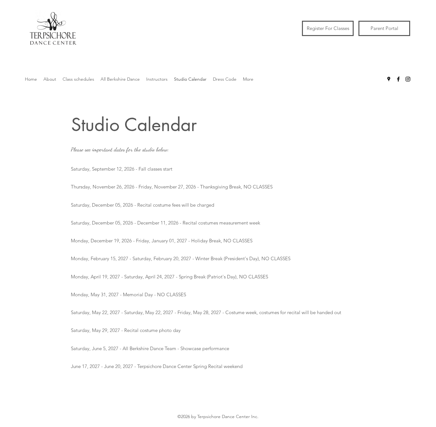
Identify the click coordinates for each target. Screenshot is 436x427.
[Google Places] (389, 79)
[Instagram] (408, 79)
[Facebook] (398, 79)
